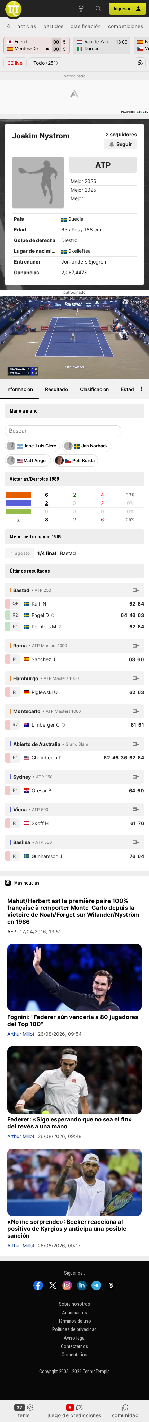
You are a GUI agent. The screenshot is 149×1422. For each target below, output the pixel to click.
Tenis (24, 1415)
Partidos (53, 26)
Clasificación (86, 26)
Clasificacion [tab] (94, 389)
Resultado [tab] (56, 389)
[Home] (7, 26)
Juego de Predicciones (74, 1415)
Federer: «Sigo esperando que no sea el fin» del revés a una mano (69, 1123)
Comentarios (74, 1355)
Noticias (26, 26)
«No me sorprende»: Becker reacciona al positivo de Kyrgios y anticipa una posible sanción (66, 1228)
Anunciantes (74, 1312)
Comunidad (125, 1415)
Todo (45, 63)
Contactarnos (74, 1346)
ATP (103, 164)
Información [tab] (19, 389)
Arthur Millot (20, 1034)
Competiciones (125, 26)
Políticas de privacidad (74, 1329)
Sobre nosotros (74, 1304)
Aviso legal (75, 1338)
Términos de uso (74, 1321)
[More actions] (141, 389)
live (15, 63)
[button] (98, 9)
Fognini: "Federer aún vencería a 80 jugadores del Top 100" (72, 1020)
